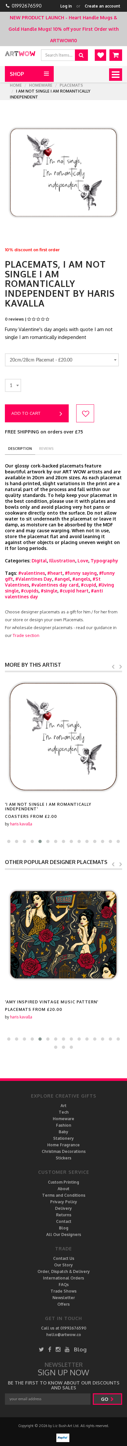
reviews (46, 448)
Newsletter (63, 1297)
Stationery (63, 1138)
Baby (63, 1131)
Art (63, 1105)
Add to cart (26, 413)
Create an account (102, 6)
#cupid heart (74, 590)
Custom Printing (63, 1182)
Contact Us (63, 1258)
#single (49, 590)
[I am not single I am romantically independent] (63, 737)
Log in (66, 6)
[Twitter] (41, 1349)
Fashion (63, 1125)
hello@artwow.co (63, 1334)
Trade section (26, 635)
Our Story (63, 1264)
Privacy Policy (63, 1201)
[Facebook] (49, 1349)
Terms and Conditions (63, 1195)
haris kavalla (21, 823)
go (105, 1399)
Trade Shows (63, 1291)
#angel (62, 579)
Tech (64, 1112)
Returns (63, 1214)
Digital (39, 560)
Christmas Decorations (64, 1151)
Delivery (63, 1208)
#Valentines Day (33, 579)
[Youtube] (67, 1349)
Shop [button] (17, 74)
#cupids (29, 590)
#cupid (88, 585)
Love (83, 560)
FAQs (64, 1284)
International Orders (63, 1278)
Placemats (71, 85)
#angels (81, 579)
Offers (63, 1304)
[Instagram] (58, 1349)
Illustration (62, 560)
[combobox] (62, 359)
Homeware (40, 85)
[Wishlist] (100, 55)
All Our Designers (63, 1234)
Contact (63, 1221)
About (63, 1188)
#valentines (31, 573)
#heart (55, 573)
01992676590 (27, 6)
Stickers (63, 1157)
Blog (63, 1228)
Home (16, 85)
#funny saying (81, 573)
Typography (104, 560)
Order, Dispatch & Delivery (63, 1271)
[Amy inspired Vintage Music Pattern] (63, 934)
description (20, 448)
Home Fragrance (63, 1144)
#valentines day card (54, 585)
